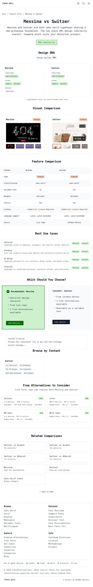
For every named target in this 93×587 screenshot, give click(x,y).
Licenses (53, 540)
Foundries (9, 550)
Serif (7, 514)
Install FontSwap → (16, 345)
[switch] (78, 3)
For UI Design (11, 369)
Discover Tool (56, 520)
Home (4, 14)
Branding (8, 250)
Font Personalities (59, 523)
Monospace (9, 520)
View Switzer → (61, 322)
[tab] (10, 146)
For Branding (25, 365)
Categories (10, 553)
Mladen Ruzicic (82, 580)
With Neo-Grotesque (13, 373)
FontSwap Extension (59, 537)
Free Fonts (10, 540)
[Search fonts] (83, 3)
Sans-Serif (10, 510)
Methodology (55, 544)
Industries (10, 547)
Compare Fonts (15, 14)
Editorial (8, 242)
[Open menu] (89, 3)
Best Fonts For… (57, 526)
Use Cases (9, 544)
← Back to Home (46, 492)
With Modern (28, 373)
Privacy (52, 547)
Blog (6, 556)
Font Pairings (56, 510)
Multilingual (11, 526)
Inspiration (55, 517)
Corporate (8, 267)
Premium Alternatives (16, 537)
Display (8, 517)
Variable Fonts (12, 523)
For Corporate (25, 369)
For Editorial (11, 365)
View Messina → (15, 323)
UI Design (8, 259)
